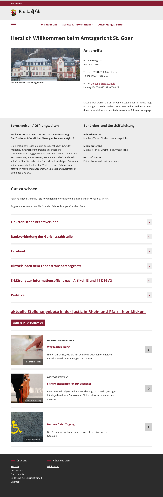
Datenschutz (17, 474)
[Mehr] (81, 349)
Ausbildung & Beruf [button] (110, 24)
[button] (13, 24)
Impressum (17, 470)
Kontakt (15, 466)
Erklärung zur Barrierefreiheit (26, 477)
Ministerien (53, 466)
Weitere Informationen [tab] (28, 322)
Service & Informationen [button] (77, 24)
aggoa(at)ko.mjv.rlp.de (103, 83)
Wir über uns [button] (49, 24)
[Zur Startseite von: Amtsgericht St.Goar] (25, 12)
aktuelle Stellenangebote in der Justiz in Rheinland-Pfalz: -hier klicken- (78, 311)
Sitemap (15, 481)
